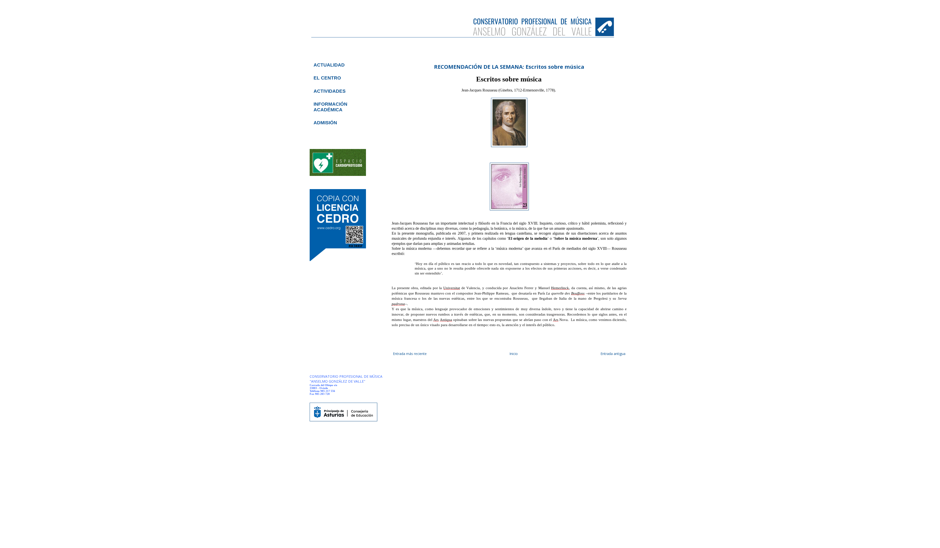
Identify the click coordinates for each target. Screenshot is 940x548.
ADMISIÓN (325, 122)
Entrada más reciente (410, 353)
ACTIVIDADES (330, 91)
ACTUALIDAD (329, 65)
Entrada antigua (612, 353)
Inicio (513, 353)
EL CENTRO (327, 77)
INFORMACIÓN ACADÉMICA (330, 107)
